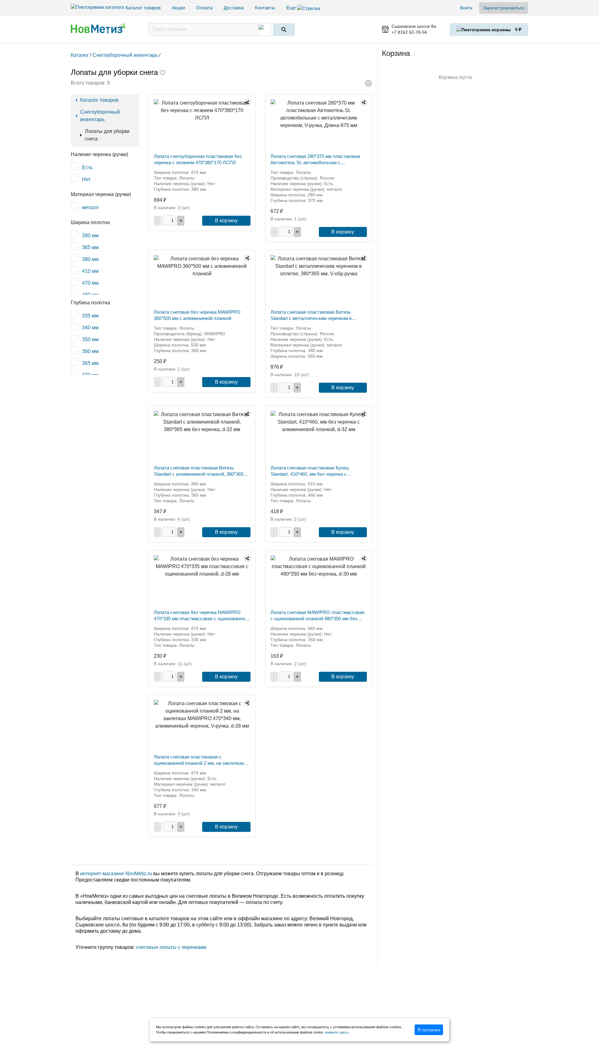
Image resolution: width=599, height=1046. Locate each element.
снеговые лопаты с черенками (171, 947)
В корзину (226, 220)
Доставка (234, 7)
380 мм (90, 259)
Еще (291, 7)
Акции (178, 7)
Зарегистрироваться (503, 7)
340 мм (90, 327)
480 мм (90, 294)
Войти (466, 7)
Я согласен (428, 1029)
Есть (87, 167)
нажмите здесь (336, 1032)
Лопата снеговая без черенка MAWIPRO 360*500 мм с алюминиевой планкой (197, 315)
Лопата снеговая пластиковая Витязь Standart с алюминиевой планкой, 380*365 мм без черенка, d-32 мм (198, 471)
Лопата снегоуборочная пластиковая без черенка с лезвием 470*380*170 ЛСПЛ (198, 159)
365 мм (90, 247)
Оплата (204, 7)
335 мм (90, 315)
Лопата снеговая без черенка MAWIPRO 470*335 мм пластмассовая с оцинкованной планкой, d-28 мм (200, 616)
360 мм (90, 351)
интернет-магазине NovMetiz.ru (116, 873)
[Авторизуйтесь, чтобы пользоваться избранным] (162, 73)
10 (296, 374)
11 (180, 663)
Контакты (265, 7)
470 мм (90, 283)
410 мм (90, 271)
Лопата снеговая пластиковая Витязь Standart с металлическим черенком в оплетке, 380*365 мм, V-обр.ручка (311, 315)
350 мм (90, 339)
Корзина (396, 53)
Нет (86, 179)
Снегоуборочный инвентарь (100, 115)
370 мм (90, 375)
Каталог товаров (143, 7)
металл (90, 207)
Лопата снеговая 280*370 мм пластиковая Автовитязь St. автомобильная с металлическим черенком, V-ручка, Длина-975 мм (315, 160)
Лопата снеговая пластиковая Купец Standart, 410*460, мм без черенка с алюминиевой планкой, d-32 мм (309, 471)
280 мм (90, 235)
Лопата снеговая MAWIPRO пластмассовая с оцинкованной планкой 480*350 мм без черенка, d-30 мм (317, 616)
